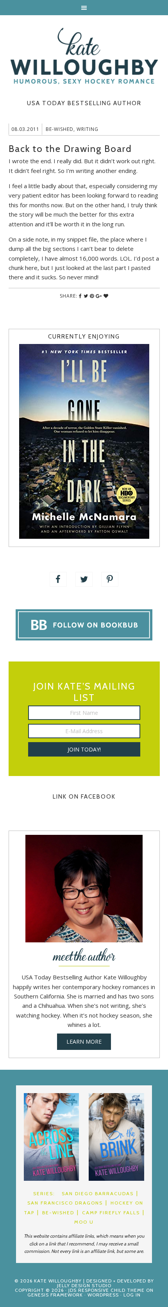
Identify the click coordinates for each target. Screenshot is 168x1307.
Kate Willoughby (84, 56)
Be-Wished (59, 129)
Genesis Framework (55, 1295)
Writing (87, 129)
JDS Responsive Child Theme (106, 1290)
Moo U (84, 1222)
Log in (132, 1295)
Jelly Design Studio (84, 1285)
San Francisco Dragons (65, 1203)
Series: (44, 1193)
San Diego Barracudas (98, 1193)
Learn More (84, 1041)
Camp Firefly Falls (111, 1212)
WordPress (103, 1295)
